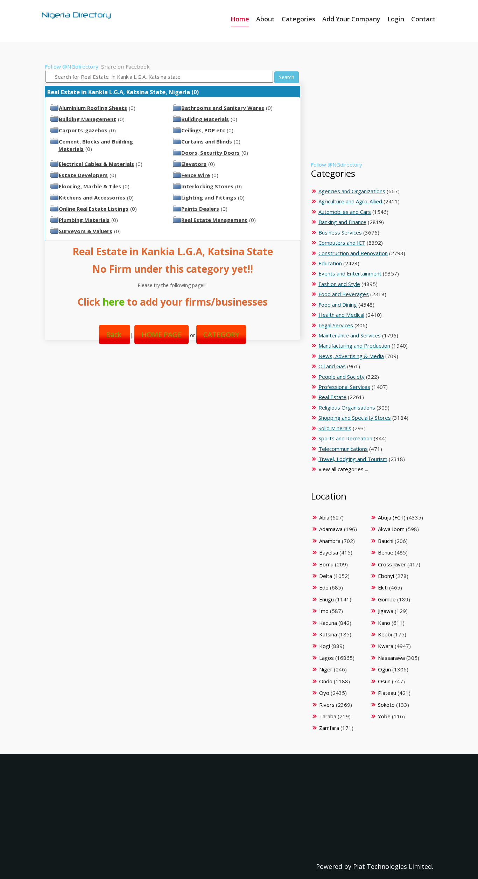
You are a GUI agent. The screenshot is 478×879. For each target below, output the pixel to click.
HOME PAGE (161, 334)
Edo (324, 587)
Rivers (327, 704)
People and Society (341, 376)
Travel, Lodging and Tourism (352, 458)
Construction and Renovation (353, 253)
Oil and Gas (332, 366)
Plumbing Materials (84, 219)
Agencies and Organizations (351, 191)
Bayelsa (328, 552)
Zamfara (329, 727)
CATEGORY (221, 334)
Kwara (385, 645)
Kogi (324, 645)
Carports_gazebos (83, 130)
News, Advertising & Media (351, 356)
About (265, 19)
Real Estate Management (214, 219)
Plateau (387, 692)
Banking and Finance (342, 221)
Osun (384, 681)
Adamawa (331, 528)
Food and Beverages (343, 294)
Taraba (327, 716)
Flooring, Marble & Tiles (90, 186)
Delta (325, 575)
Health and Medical (341, 314)
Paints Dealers (200, 208)
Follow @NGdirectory (71, 66)
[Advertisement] (170, 406)
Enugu (326, 599)
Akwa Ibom (391, 528)
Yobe (384, 716)
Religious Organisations (346, 407)
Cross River (392, 564)
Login (395, 19)
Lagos (326, 657)
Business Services (340, 232)
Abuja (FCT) (392, 517)
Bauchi (385, 540)
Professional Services (344, 386)
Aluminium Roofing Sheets (93, 107)
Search (286, 77)
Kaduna (328, 622)
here (114, 301)
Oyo (324, 692)
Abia (324, 517)
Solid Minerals (334, 428)
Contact (423, 19)
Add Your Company (351, 19)
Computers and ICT (341, 242)
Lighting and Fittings (208, 197)
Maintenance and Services (349, 335)
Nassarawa (391, 657)
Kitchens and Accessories (92, 197)
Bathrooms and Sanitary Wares (222, 107)
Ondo (325, 681)
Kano (384, 622)
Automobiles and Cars (344, 211)
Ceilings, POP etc (203, 130)
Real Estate (332, 396)
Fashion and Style (339, 283)
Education (330, 263)
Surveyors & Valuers (85, 231)
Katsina (328, 634)
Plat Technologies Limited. (393, 866)
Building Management (87, 119)
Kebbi (385, 634)
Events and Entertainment (349, 273)
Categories (298, 19)
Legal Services (335, 325)
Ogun (384, 669)
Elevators (193, 163)
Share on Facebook (125, 66)
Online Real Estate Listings (93, 208)
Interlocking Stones (207, 186)
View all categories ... (343, 469)
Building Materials (205, 119)
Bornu (326, 564)
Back (114, 334)
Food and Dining (337, 304)
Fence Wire (195, 175)
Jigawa (385, 610)
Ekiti (383, 587)
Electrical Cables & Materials (96, 163)
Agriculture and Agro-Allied (350, 201)
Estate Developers (83, 175)
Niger (325, 669)
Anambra (329, 540)
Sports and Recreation (345, 438)
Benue (385, 552)
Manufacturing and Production (354, 345)
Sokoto (386, 704)
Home (240, 19)
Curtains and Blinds (206, 141)
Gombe (387, 599)
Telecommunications (343, 448)
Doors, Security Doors (210, 152)
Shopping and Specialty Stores (354, 417)
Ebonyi (386, 575)
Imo (324, 610)
